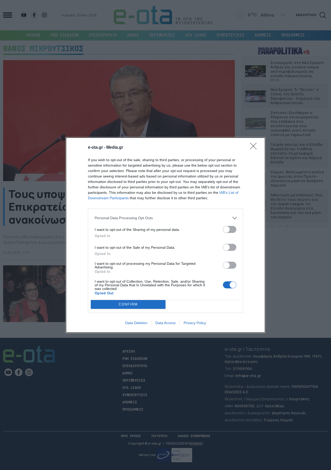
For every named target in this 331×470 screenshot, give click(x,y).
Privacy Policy (195, 323)
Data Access (165, 323)
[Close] (255, 148)
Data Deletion (136, 323)
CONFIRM (128, 304)
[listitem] (165, 218)
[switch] (229, 229)
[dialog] (165, 235)
